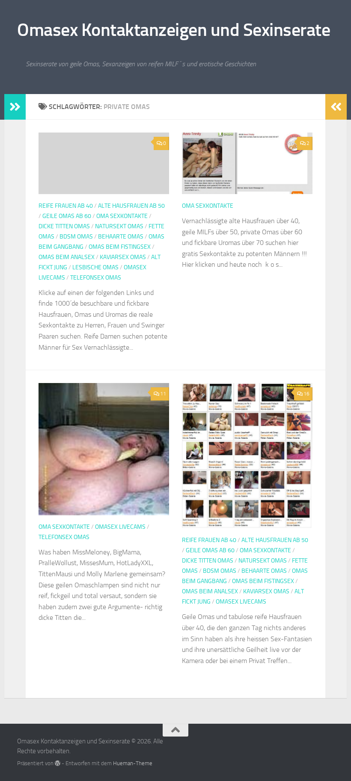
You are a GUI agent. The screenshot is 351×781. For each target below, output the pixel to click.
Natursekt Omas (119, 226)
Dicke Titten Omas (64, 226)
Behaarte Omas (120, 236)
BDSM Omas (76, 236)
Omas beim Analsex (67, 257)
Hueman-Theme (132, 763)
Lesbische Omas (95, 267)
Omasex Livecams (120, 526)
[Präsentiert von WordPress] (57, 763)
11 (163, 394)
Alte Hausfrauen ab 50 (131, 205)
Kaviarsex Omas (123, 257)
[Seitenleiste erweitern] (15, 107)
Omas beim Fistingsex (120, 247)
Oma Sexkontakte (122, 216)
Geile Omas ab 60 (66, 216)
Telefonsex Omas (95, 277)
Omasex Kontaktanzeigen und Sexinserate (173, 30)
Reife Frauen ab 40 (66, 205)
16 (306, 394)
